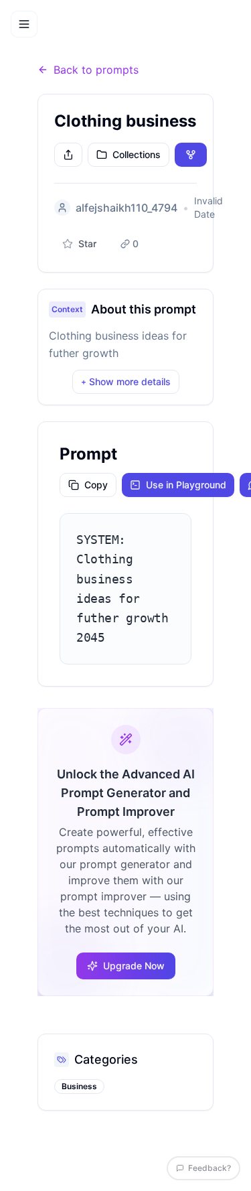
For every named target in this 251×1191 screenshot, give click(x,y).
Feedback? (209, 1168)
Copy (96, 484)
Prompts (85, 44)
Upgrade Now (134, 965)
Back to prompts (96, 69)
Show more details (126, 381)
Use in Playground (186, 484)
